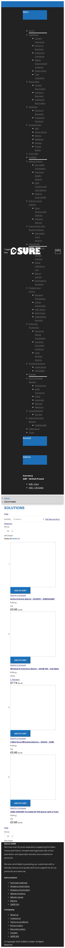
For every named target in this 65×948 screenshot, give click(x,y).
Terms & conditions (19, 922)
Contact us (15, 918)
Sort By (7, 519)
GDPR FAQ (14, 904)
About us (14, 914)
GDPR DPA (14, 936)
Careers (14, 932)
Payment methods (18, 883)
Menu (25, 11)
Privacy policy (16, 925)
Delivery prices (16, 897)
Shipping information (20, 890)
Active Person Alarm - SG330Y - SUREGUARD (32, 599)
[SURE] (17, 251)
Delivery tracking (17, 893)
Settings (27, 456)
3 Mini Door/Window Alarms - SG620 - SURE (32, 742)
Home (7, 498)
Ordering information (20, 886)
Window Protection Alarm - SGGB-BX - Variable (34, 668)
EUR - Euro (34, 484)
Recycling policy (18, 929)
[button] (18, 595)
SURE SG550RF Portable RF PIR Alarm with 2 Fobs (34, 812)
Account (27, 437)
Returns (13, 901)
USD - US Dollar (36, 487)
